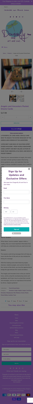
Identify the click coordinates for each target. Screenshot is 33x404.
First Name (7, 198)
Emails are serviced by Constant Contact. (12, 224)
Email (5, 188)
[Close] (29, 169)
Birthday (6, 208)
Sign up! (16, 229)
